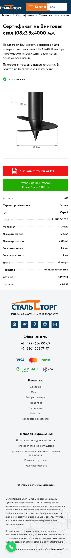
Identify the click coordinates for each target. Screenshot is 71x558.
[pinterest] (14, 324)
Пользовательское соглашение (35, 445)
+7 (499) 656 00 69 (35, 343)
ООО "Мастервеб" (54, 549)
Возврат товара (36, 397)
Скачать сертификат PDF (37, 171)
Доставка (36, 386)
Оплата (35, 392)
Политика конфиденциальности (35, 440)
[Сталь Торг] (35, 306)
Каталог (40, 6)
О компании (35, 408)
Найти (64, 7)
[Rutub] (55, 324)
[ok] (34, 324)
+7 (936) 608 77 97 (35, 349)
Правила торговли (35, 460)
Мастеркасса (47, 484)
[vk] (24, 324)
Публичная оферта (35, 465)
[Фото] (35, 122)
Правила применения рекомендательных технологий (35, 453)
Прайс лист (35, 402)
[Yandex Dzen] (45, 324)
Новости (35, 413)
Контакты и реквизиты (35, 418)
